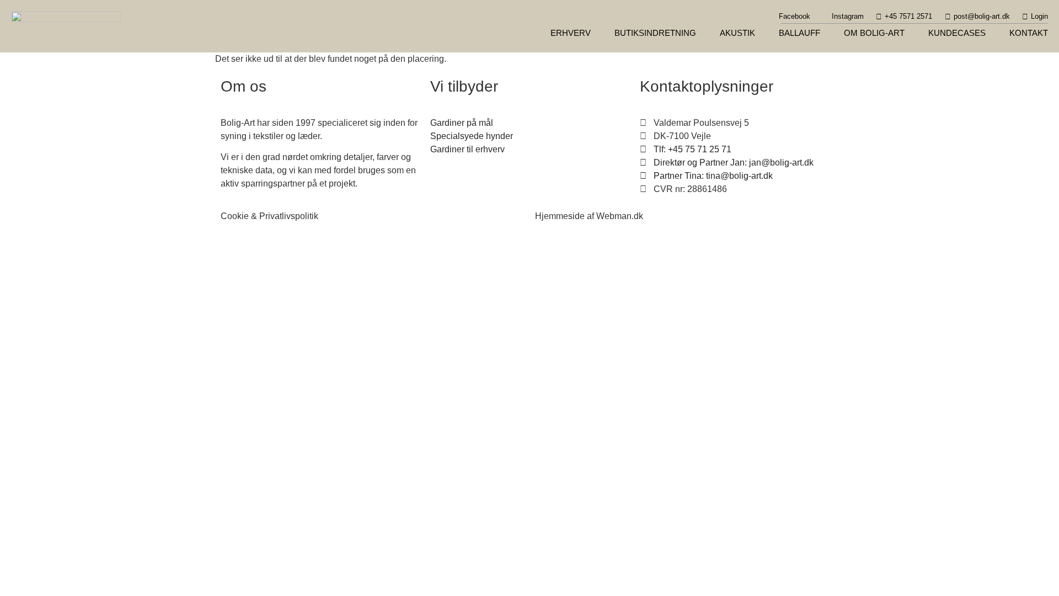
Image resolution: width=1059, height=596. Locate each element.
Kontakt (1028, 33)
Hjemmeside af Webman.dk (589, 216)
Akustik (737, 33)
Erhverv (570, 33)
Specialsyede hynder (471, 136)
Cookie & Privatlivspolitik (269, 216)
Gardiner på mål (461, 122)
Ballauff (799, 33)
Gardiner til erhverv (467, 149)
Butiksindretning (655, 33)
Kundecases (957, 33)
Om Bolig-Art (874, 33)
